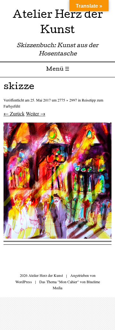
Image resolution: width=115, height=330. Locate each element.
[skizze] (57, 236)
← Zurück (14, 113)
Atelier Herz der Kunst (57, 23)
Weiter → (35, 113)
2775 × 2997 (67, 99)
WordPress (23, 281)
